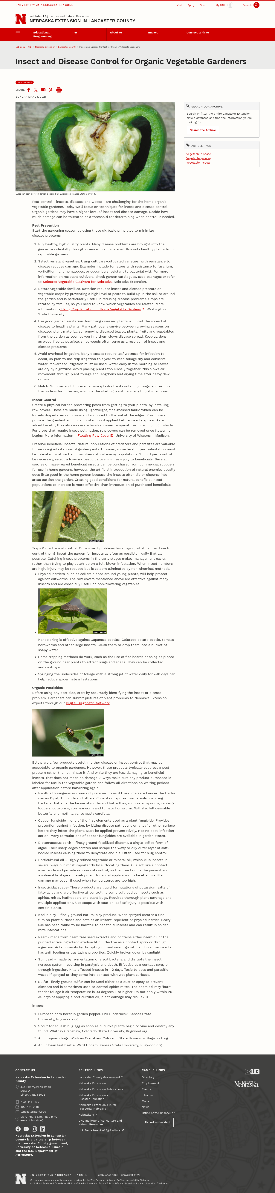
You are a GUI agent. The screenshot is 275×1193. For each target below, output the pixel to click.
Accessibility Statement (138, 1180)
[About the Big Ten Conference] (252, 1072)
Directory (148, 1077)
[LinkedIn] (42, 1128)
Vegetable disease (198, 154)
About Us (116, 32)
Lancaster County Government (99, 1077)
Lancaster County (67, 47)
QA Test (121, 1180)
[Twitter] (35, 90)
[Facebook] (28, 90)
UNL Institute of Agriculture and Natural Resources (100, 1122)
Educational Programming (42, 34)
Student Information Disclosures (152, 1183)
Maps (145, 1101)
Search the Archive (203, 130)
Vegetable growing (198, 158)
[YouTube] (26, 1128)
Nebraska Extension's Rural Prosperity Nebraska (97, 1106)
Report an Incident (157, 1122)
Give (202, 5)
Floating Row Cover (94, 435)
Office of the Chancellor (158, 1113)
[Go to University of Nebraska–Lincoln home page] (21, 19)
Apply (191, 5)
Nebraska (20, 47)
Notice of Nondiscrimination (82, 1183)
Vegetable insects (198, 162)
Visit (179, 5)
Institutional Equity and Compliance (48, 1183)
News (145, 1107)
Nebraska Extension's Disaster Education (93, 1097)
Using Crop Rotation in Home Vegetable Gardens (100, 309)
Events (146, 1089)
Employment (150, 1083)
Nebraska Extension (45, 47)
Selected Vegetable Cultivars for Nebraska (77, 282)
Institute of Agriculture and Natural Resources (59, 16)
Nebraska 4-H (88, 1114)
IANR (30, 47)
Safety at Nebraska (124, 1183)
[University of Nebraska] (246, 1084)
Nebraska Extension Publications (101, 1089)
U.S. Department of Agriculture (99, 1130)
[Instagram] (34, 1128)
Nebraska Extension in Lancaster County (82, 20)
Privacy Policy (106, 1183)
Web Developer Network (103, 1180)
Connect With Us (198, 32)
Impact (153, 32)
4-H (74, 32)
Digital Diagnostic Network (88, 703)
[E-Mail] (43, 90)
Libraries (148, 1095)
